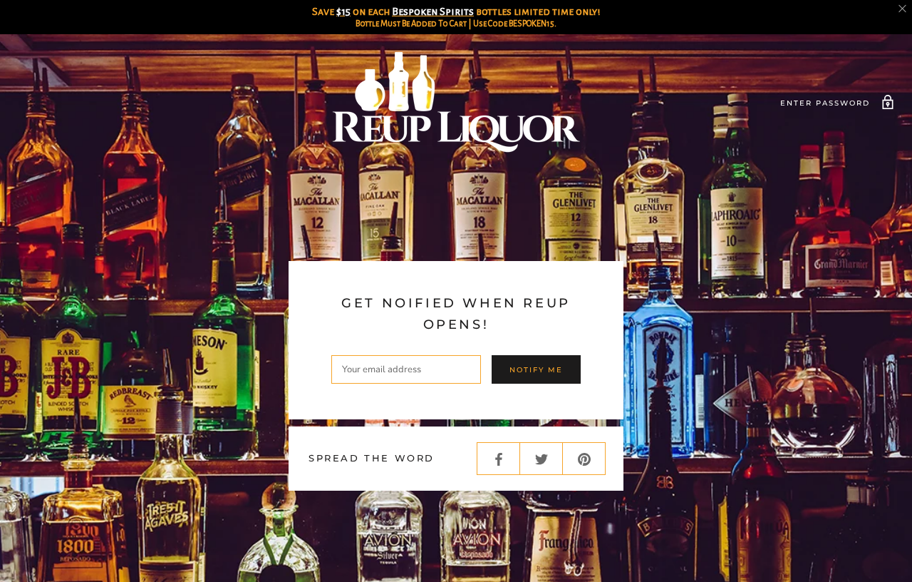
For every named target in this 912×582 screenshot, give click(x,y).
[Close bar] (903, 9)
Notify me (536, 369)
